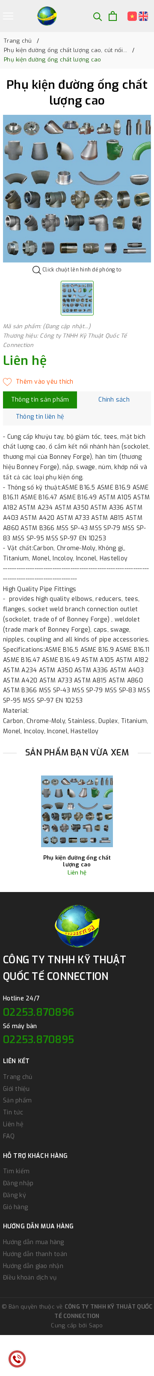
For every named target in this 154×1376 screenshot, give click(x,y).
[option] (77, 188)
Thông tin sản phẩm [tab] (40, 400)
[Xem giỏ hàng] (113, 16)
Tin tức (13, 1112)
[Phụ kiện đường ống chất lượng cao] (77, 811)
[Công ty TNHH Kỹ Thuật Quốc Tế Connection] (47, 16)
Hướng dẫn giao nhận (33, 1266)
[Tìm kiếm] (97, 16)
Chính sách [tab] (114, 400)
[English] (143, 16)
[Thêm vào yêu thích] (38, 382)
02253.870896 (38, 1012)
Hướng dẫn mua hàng (33, 1242)
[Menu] (8, 16)
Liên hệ (13, 1124)
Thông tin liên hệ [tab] (40, 417)
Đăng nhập (18, 1183)
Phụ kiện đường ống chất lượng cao (77, 861)
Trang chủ (17, 1077)
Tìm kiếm (16, 1171)
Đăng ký (14, 1195)
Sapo (96, 1325)
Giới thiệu (16, 1089)
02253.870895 (38, 1040)
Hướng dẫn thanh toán (35, 1254)
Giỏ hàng (15, 1207)
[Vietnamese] (133, 16)
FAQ (9, 1136)
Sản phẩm (17, 1100)
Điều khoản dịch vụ (30, 1278)
